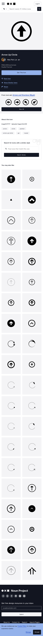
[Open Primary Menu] (3, 4)
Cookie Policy (22, 626)
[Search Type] (5, 9)
